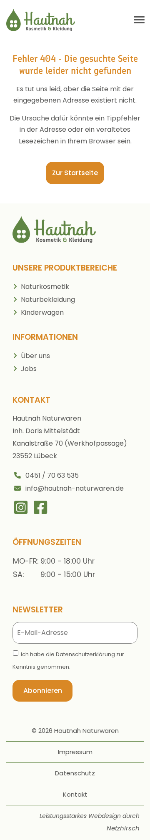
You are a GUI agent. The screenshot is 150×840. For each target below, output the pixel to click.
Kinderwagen (42, 312)
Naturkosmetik (45, 286)
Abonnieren (42, 690)
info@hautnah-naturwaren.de (74, 488)
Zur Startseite (75, 173)
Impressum (75, 751)
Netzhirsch (123, 828)
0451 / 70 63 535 (52, 475)
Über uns (35, 356)
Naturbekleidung (48, 299)
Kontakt (75, 794)
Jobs (29, 369)
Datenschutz (75, 773)
